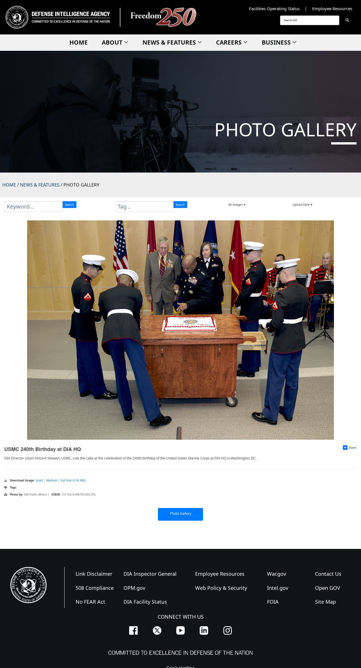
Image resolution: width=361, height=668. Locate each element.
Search (69, 205)
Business (276, 42)
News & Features (169, 42)
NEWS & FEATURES (40, 185)
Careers (229, 42)
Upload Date (301, 205)
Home (78, 42)
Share (352, 448)
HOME (9, 185)
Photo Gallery (180, 513)
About (112, 42)
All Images (235, 205)
